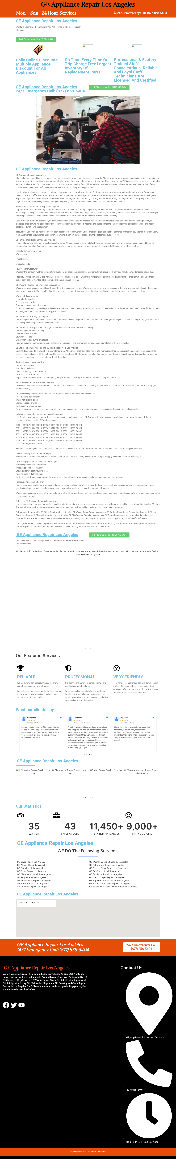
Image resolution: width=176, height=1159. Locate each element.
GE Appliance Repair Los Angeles (47, 534)
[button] (85, 648)
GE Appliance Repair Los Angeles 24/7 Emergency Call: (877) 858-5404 (50, 88)
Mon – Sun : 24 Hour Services (46, 13)
